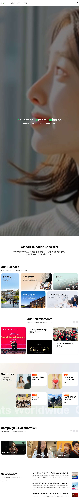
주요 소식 (19, 3)
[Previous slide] (74, 322)
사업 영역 (13, 3)
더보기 (3, 478)
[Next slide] (77, 322)
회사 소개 (6, 3)
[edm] (2, 3)
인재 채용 (26, 3)
